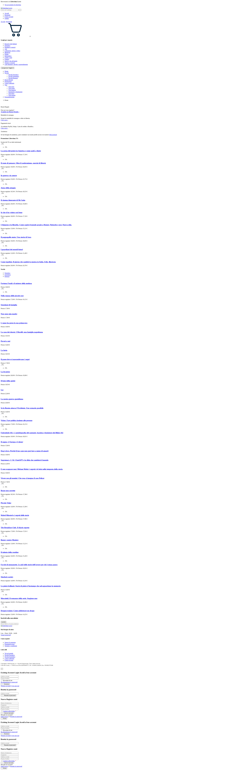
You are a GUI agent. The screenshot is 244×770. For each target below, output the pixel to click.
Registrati (9, 21)
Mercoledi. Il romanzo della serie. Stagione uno (19, 598)
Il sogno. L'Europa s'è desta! (12, 442)
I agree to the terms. (9, 711)
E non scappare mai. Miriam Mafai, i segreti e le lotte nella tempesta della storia (32, 469)
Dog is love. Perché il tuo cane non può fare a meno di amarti (24, 451)
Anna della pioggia (8, 188)
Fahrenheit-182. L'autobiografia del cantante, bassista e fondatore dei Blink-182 (32, 433)
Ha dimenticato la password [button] (9, 682)
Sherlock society (7, 577)
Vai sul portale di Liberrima (13, 5)
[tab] (7, 273)
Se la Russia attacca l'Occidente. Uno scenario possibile (22, 408)
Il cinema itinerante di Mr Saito (13, 200)
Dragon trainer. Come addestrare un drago (17, 611)
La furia (4, 350)
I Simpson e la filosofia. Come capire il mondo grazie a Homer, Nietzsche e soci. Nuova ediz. (36, 225)
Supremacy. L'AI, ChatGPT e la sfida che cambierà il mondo (24, 460)
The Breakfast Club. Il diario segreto (15, 528)
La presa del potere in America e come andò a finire (21, 151)
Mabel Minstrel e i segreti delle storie (15, 515)
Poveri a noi (5, 341)
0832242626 (53, 135)
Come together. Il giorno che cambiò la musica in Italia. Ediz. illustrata (28, 262)
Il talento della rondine (9, 552)
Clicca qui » (4, 120)
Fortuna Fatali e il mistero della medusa (16, 283)
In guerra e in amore (9, 176)
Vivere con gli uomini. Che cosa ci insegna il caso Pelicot (22, 478)
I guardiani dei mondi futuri (12, 249)
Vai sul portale (9, 653)
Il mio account (9, 660)
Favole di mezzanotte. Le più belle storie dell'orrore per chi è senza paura (29, 565)
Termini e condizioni (11, 646)
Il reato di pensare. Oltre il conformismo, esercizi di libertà (23, 163)
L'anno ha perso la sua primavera (14, 323)
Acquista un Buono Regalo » (10, 112)
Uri (2, 390)
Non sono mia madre (9, 314)
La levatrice (5, 372)
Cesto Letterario (9, 658)
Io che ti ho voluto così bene (11, 212)
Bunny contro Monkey (10, 540)
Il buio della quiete (8, 381)
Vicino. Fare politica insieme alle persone (16, 420)
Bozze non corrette (8, 491)
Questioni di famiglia (9, 305)
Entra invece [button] (4, 716)
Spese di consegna (10, 642)
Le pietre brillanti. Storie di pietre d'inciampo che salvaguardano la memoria (31, 586)
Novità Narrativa (10, 655)
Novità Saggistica (10, 657)
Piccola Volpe (6, 503)
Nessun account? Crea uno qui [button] (10, 686)
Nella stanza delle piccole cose (12, 296)
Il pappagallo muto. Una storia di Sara (16, 237)
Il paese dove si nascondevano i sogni (15, 359)
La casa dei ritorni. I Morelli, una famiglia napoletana (22, 332)
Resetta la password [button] (16, 716)
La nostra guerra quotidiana (12, 399)
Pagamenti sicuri (9, 644)
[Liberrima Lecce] (6, 626)
